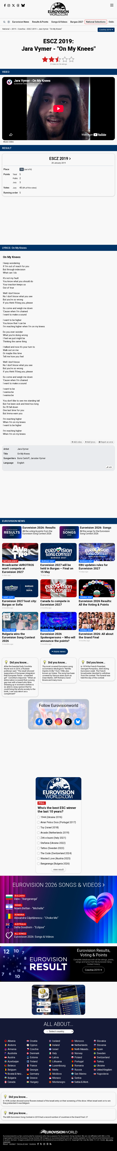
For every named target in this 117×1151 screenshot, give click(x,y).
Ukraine (100, 1065)
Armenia (11, 1049)
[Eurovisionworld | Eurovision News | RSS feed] (50, 1144)
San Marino (80, 1073)
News (20, 22)
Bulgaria (11, 1077)
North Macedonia (82, 1049)
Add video (77, 442)
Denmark (34, 1053)
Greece (33, 1077)
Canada (11, 1082)
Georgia (33, 1069)
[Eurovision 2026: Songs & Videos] (98, 908)
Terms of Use (22, 1144)
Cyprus (33, 1045)
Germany (34, 1073)
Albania (11, 1041)
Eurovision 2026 (56, 885)
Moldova (57, 1073)
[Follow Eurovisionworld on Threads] (18, 5)
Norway (78, 1053)
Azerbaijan (13, 1061)
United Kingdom (104, 1069)
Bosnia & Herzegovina (15, 1073)
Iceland (56, 1041)
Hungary (34, 1082)
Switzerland (103, 1057)
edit (110, 467)
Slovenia (101, 1045)
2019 (14, 29)
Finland (33, 1061)
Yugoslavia (102, 1073)
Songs (59, 22)
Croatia (33, 1041)
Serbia (77, 1077)
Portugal (78, 1061)
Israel (55, 1049)
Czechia (33, 1049)
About (5, 1144)
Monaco (56, 1077)
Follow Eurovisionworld (58, 705)
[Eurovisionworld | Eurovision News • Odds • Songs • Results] (58, 9)
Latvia (55, 1057)
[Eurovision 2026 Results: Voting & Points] (35, 963)
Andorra (11, 1045)
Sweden (101, 1053)
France (33, 1065)
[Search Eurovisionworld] (4, 22)
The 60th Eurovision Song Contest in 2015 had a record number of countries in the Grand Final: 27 (45, 1115)
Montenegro (58, 1082)
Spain (99, 1049)
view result (58, 869)
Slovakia (101, 1041)
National (96, 22)
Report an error (106, 442)
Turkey (100, 1061)
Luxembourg (59, 1065)
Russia (78, 1069)
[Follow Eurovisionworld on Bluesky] (23, 5)
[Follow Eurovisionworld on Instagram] (9, 5)
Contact (12, 1144)
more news (59, 651)
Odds (111, 22)
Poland (78, 1057)
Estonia (33, 1057)
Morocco (79, 1041)
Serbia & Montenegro (82, 1082)
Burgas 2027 (76, 22)
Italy (54, 1053)
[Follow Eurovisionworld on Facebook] (5, 5)
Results (40, 22)
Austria (11, 1057)
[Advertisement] (58, 220)
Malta (55, 1069)
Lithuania (57, 1061)
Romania (79, 1065)
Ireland (56, 1045)
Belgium (11, 1069)
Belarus (11, 1065)
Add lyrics (91, 442)
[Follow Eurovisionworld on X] (13, 5)
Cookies (32, 1144)
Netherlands (80, 1045)
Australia (12, 1053)
